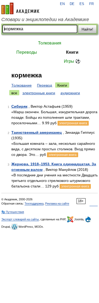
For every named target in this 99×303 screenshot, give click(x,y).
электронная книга (73, 123)
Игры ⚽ (72, 61)
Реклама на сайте (57, 203)
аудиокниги (70, 93)
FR (91, 4)
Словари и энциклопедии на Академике (45, 19)
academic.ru (20, 8)
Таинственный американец (36, 132)
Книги (72, 52)
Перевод (44, 85)
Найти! (87, 29)
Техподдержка (34, 203)
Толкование (21, 85)
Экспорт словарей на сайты (20, 219)
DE (72, 4)
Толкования (49, 43)
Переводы (26, 52)
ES (81, 4)
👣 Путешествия (12, 211)
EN (62, 4)
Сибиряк (19, 106)
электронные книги (38, 93)
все (14, 93)
